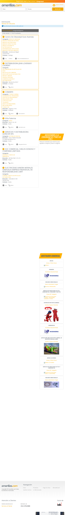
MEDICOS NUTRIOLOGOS (9, 42)
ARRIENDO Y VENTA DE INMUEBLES (8, 155)
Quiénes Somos (27, 490)
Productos (35, 487)
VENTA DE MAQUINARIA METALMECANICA (9, 104)
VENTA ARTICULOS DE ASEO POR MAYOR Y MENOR (11, 74)
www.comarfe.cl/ (22, 113)
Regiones (20, 30)
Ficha (6, 58)
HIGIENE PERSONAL (8, 77)
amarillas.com (12, 5)
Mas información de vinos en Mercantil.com (13, 26)
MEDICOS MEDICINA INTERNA (11, 40)
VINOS (10, 120)
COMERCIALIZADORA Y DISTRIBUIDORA (9, 79)
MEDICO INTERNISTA (8, 45)
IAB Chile (59, 504)
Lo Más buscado (37, 490)
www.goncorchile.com (23, 144)
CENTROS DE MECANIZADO (10, 97)
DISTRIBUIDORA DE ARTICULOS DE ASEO (12, 70)
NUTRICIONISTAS (7, 47)
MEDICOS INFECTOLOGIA (9, 44)
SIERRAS (16, 94)
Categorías (15, 30)
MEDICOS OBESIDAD (14, 39)
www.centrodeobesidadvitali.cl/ (23, 58)
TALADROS (5, 102)
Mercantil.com (56, 487)
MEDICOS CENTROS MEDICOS (11, 50)
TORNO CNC (6, 107)
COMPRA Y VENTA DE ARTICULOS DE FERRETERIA (11, 176)
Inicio (24, 487)
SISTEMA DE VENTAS (14, 136)
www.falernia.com (22, 127)
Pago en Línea (46, 487)
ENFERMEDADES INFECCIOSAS (11, 49)
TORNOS (11, 94)
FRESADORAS (15, 96)
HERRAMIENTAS (7, 96)
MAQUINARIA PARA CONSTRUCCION (8, 99)
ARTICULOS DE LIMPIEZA (9, 72)
